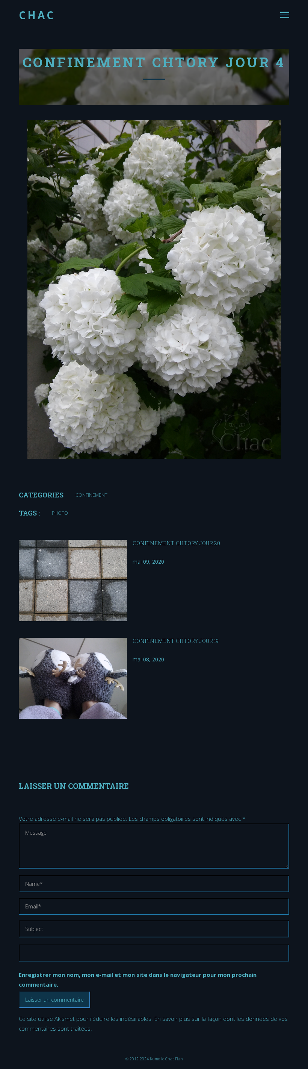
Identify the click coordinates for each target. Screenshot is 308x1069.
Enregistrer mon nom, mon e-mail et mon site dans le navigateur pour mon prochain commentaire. (138, 979)
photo (60, 513)
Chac (37, 15)
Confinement (91, 495)
